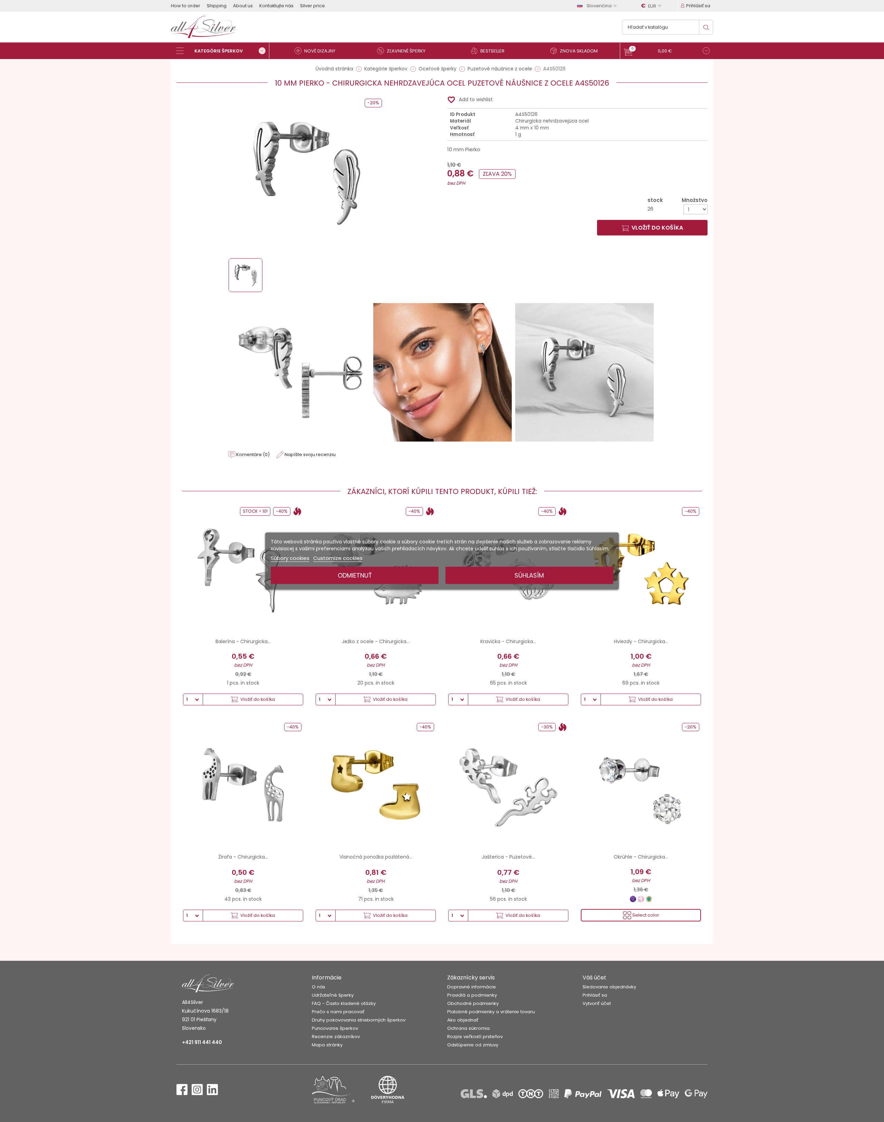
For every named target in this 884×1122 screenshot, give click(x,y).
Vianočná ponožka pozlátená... (375, 856)
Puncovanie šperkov (335, 1028)
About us (243, 6)
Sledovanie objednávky (609, 987)
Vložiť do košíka (657, 228)
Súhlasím (529, 575)
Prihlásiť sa (595, 995)
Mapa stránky (327, 1045)
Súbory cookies (290, 558)
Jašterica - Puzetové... (508, 856)
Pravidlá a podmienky (472, 995)
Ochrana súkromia (468, 1028)
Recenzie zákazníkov (336, 1036)
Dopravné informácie (471, 987)
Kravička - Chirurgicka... (508, 641)
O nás (318, 987)
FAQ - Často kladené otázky (344, 1003)
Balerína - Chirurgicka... (243, 641)
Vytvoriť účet (597, 1003)
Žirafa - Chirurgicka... (243, 856)
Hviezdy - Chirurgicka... (641, 641)
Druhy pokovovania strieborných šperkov (358, 1020)
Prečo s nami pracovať (338, 1011)
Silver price (312, 6)
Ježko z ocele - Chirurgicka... (376, 641)
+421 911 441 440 (202, 1042)
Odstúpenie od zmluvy (472, 1045)
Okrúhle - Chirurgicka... (641, 856)
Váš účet (594, 977)
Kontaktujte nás (276, 6)
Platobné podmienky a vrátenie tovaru (491, 1011)
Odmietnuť (355, 575)
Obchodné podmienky (473, 1003)
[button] (666, 51)
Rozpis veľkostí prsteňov (475, 1036)
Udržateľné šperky (333, 995)
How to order (185, 6)
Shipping (217, 6)
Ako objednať (462, 1020)
